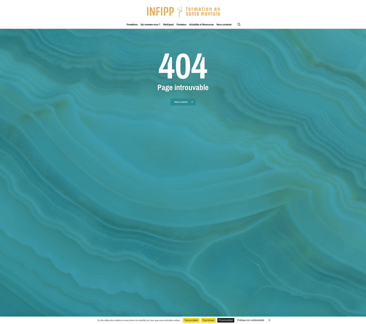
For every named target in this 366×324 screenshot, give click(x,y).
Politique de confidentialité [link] (250, 320)
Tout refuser (208, 320)
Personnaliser (226, 320)
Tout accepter (191, 320)
